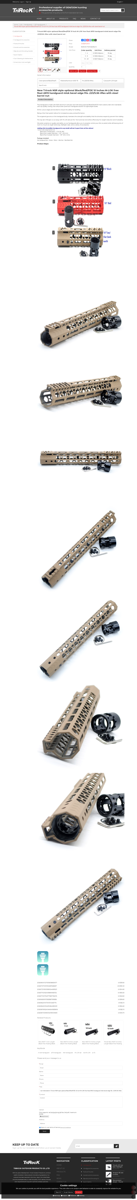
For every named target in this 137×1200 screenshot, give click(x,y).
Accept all (78, 1192)
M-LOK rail (78, 1053)
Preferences (73, 1195)
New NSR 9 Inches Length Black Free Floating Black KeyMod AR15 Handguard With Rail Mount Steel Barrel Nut (69, 1043)
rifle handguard (68, 1053)
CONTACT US (95, 19)
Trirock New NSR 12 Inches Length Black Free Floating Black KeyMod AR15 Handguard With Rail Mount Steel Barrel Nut (113, 1043)
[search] (122, 10)
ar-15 (93, 1053)
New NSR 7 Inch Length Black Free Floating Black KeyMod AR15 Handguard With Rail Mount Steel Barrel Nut (48, 1043)
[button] (99, 71)
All (21, 25)
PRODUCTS (63, 19)
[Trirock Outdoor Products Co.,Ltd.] (24, 10)
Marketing (81, 1195)
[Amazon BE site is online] (108, 1174)
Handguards (28, 25)
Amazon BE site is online (118, 1173)
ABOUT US (50, 19)
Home (16, 25)
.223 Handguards (39, 25)
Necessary (57, 1195)
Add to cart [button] (73, 71)
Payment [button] (82, 71)
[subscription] (116, 1146)
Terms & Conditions (65, 1127)
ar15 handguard (56, 1053)
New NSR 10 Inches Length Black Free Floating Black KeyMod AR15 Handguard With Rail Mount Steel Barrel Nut (91, 1043)
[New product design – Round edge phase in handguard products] (108, 1182)
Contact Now (92, 71)
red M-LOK (86, 1053)
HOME (39, 19)
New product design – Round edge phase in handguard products (118, 1181)
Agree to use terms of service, (56, 1127)
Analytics (65, 1195)
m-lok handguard (43, 1053)
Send (44, 1131)
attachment (45, 1116)
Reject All (58, 1192)
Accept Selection (68, 1192)
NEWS (83, 19)
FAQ (74, 19)
